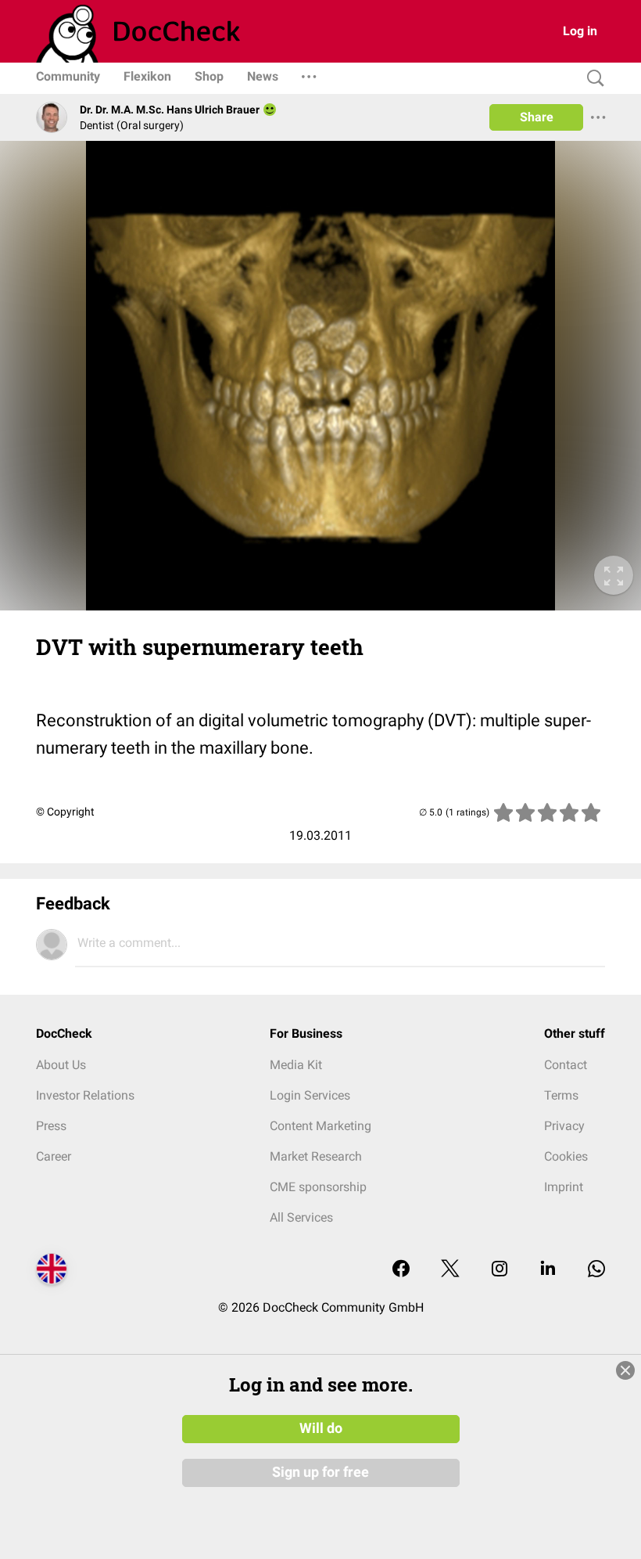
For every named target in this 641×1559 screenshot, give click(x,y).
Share (536, 117)
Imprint (563, 1186)
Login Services (310, 1095)
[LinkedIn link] (548, 1269)
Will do (320, 1428)
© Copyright (65, 811)
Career (53, 1156)
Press (51, 1125)
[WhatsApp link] (596, 1269)
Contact (565, 1064)
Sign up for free (320, 1472)
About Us (61, 1064)
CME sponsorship (318, 1186)
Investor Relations (85, 1095)
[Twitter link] (450, 1269)
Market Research (316, 1156)
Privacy (564, 1125)
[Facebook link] (401, 1269)
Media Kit (296, 1064)
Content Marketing (320, 1125)
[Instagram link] (499, 1269)
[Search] (591, 79)
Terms (561, 1095)
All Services (301, 1217)
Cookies (566, 1156)
